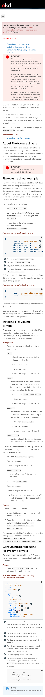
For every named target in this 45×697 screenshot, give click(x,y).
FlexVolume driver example (18, 44)
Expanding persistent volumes (18, 138)
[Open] (3, 16)
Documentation (9, 38)
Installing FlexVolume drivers (18, 47)
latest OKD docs (12, 32)
